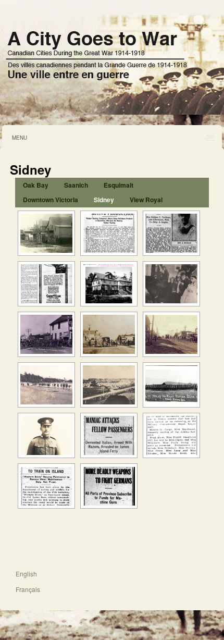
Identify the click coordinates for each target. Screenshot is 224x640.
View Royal (146, 199)
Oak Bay (35, 185)
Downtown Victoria (50, 199)
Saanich (76, 185)
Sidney (104, 199)
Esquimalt (118, 185)
